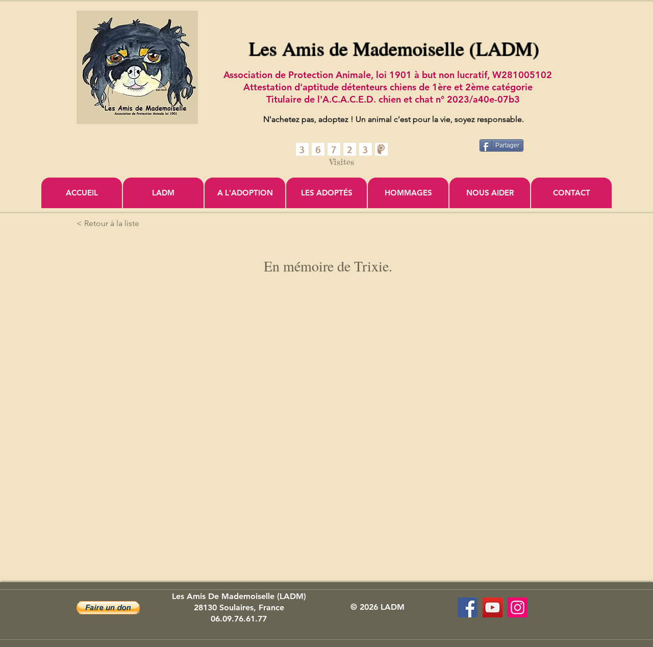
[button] (108, 607)
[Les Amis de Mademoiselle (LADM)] (468, 607)
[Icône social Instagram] (518, 607)
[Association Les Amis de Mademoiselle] (493, 607)
